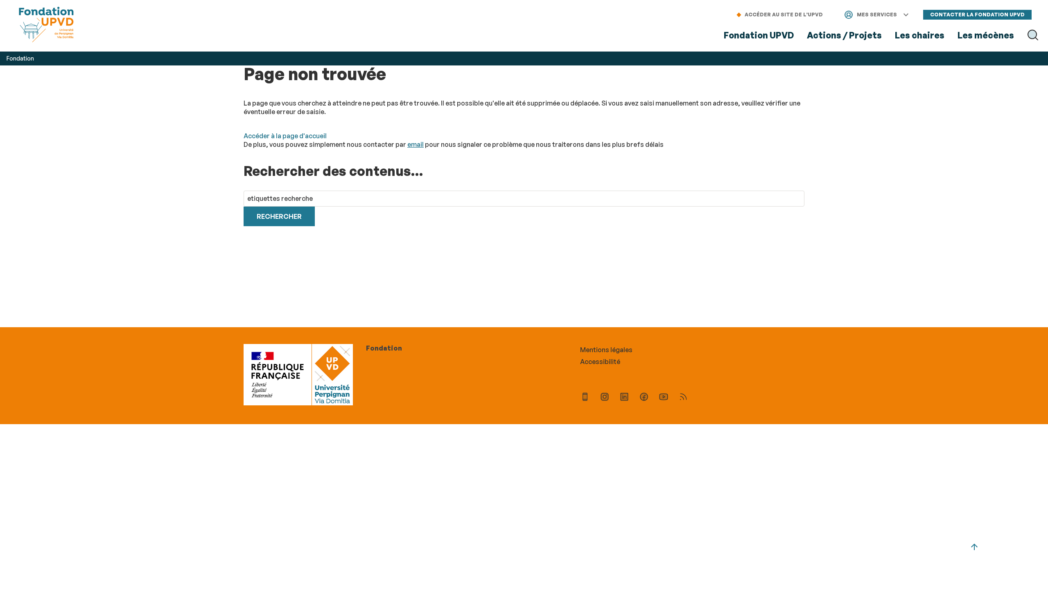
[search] (524, 199)
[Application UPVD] (585, 398)
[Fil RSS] (683, 398)
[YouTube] (664, 398)
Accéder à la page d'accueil (285, 136)
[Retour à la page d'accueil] (46, 25)
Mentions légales (606, 350)
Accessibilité (600, 361)
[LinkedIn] (624, 398)
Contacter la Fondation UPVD (977, 14)
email (415, 144)
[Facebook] (644, 398)
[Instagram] (605, 398)
